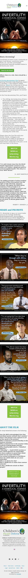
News (23, 566)
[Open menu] (26, 6)
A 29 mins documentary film (9, 80)
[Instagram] (15, 559)
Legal (6, 568)
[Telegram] (18, 559)
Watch (8, 85)
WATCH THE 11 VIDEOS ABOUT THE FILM (14, 474)
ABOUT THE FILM (9, 427)
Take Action (11, 566)
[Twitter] (12, 559)
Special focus (12, 568)
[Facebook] (9, 559)
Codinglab (18, 574)
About (5, 566)
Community (17, 566)
